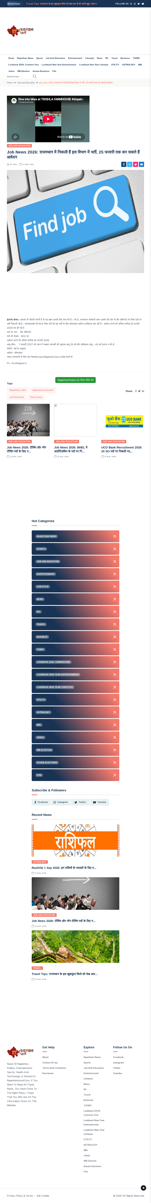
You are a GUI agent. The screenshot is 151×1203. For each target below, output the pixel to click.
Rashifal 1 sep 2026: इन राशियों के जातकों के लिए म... (64, 867)
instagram (62, 802)
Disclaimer (48, 1073)
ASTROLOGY (128, 64)
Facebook (118, 1057)
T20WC (136, 58)
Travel (114, 58)
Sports (39, 58)
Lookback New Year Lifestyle (93, 64)
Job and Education (55, 58)
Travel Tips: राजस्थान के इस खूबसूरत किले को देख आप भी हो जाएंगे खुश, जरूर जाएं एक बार (66, 3)
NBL (140, 64)
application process (42, 390)
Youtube (117, 1073)
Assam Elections (41, 71)
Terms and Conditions (54, 1068)
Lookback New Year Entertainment (59, 64)
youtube (101, 802)
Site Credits (43, 1195)
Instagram (118, 1062)
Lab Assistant (17, 397)
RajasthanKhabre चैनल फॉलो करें (75, 380)
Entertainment (75, 58)
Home (11, 58)
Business (125, 58)
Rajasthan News (25, 58)
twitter (82, 802)
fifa (54, 71)
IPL (107, 58)
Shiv (15, 164)
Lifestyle (89, 58)
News (99, 58)
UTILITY (115, 64)
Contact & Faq (50, 1062)
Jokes (11, 71)
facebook (43, 802)
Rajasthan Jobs (18, 390)
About (45, 1057)
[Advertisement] (99, 31)
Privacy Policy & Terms (20, 1195)
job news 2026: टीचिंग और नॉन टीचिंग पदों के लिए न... (64, 921)
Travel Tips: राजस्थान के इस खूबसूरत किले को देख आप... (65, 974)
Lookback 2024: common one (23, 64)
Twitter (116, 1068)
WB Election (23, 71)
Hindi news (36, 397)
